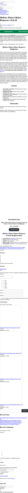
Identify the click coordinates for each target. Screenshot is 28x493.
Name (2, 290)
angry (6, 287)
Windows (13, 238)
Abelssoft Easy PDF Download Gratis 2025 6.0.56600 (12, 247)
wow (6, 284)
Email (2, 292)
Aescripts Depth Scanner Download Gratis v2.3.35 (11, 404)
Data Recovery (3, 10)
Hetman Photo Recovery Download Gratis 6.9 (10, 420)
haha (6, 283)
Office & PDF (3, 12)
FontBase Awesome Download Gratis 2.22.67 (10, 379)
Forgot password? (4, 476)
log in (4, 25)
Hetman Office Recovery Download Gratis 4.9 (10, 423)
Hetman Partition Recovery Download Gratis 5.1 (11, 421)
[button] (1, 26)
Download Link (14, 229)
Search (1, 408)
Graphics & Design (4, 11)
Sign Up (13, 478)
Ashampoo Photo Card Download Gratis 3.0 (10, 327)
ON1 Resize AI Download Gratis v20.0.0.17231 (11, 353)
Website (2, 295)
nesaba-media (3, 269)
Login (1, 3)
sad (5, 286)
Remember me (5, 472)
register (9, 25)
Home (1, 9)
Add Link (2, 488)
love (6, 282)
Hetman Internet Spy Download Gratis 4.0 (9, 424)
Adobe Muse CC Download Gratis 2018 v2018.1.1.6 (12, 248)
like (5, 280)
